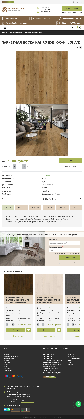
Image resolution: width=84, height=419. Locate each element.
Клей (69, 360)
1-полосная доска (49, 354)
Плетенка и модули (73, 358)
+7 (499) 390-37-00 (13, 402)
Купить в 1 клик (70, 166)
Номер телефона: (56, 247)
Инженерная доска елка (51, 362)
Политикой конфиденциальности (69, 264)
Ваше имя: (53, 239)
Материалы (71, 356)
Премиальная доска (50, 370)
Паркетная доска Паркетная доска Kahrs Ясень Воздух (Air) (48, 300)
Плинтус (70, 362)
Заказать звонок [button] (72, 8)
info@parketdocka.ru (46, 11)
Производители (9, 358)
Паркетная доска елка (50, 368)
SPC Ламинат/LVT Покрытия (70, 23)
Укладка (6, 364)
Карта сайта (8, 370)
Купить (70, 161)
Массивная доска (49, 366)
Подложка (70, 364)
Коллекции (71, 354)
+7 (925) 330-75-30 (13, 400)
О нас (5, 366)
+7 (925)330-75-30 (45, 7)
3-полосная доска (49, 358)
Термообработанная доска (16, 23)
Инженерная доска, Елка (72, 18)
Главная (6, 354)
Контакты (7, 368)
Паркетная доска (12, 18)
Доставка (7, 362)
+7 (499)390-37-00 (45, 9)
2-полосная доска (49, 356)
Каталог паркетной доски (12, 356)
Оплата (6, 360)
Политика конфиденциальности (32, 417)
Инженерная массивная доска (53, 364)
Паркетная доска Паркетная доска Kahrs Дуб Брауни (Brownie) (17, 300)
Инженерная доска (41, 18)
